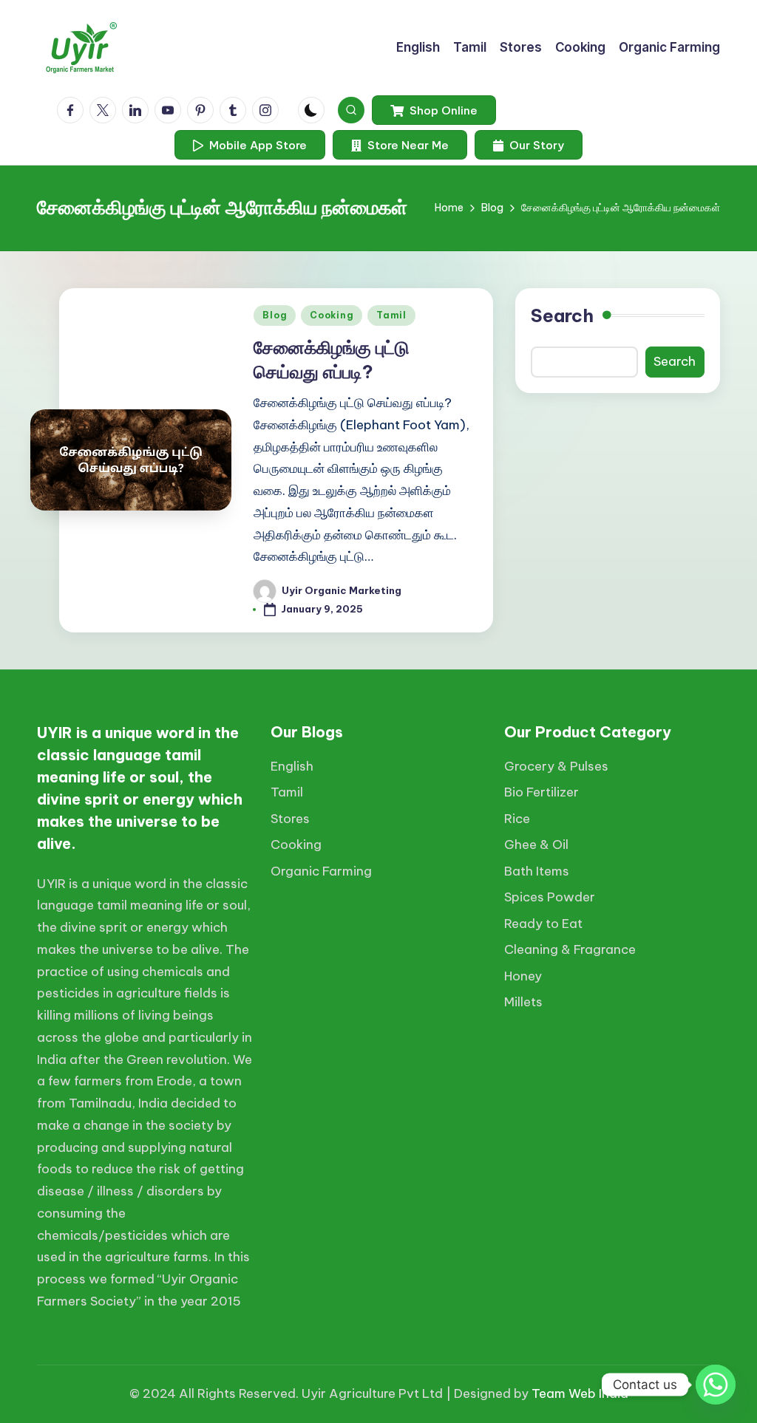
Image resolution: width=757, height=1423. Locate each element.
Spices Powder (549, 897)
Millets (523, 1002)
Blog (274, 315)
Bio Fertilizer (541, 792)
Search (562, 315)
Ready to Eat (543, 923)
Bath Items (536, 871)
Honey (523, 976)
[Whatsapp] (716, 1385)
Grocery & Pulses (556, 766)
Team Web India (580, 1393)
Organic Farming (321, 871)
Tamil (391, 315)
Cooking (331, 315)
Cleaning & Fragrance (570, 949)
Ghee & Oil (536, 844)
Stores (290, 819)
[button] (434, 110)
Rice (517, 819)
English (292, 766)
